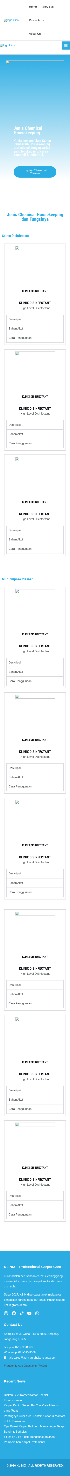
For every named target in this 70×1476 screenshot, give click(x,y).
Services (48, 6)
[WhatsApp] (37, 1313)
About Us (35, 33)
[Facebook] (14, 1313)
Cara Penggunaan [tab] (20, 337)
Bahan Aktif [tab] (16, 328)
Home (33, 6)
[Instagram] (6, 1313)
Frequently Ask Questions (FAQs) (25, 1365)
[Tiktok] (21, 1313)
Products (34, 20)
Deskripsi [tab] (15, 319)
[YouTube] (29, 1313)
